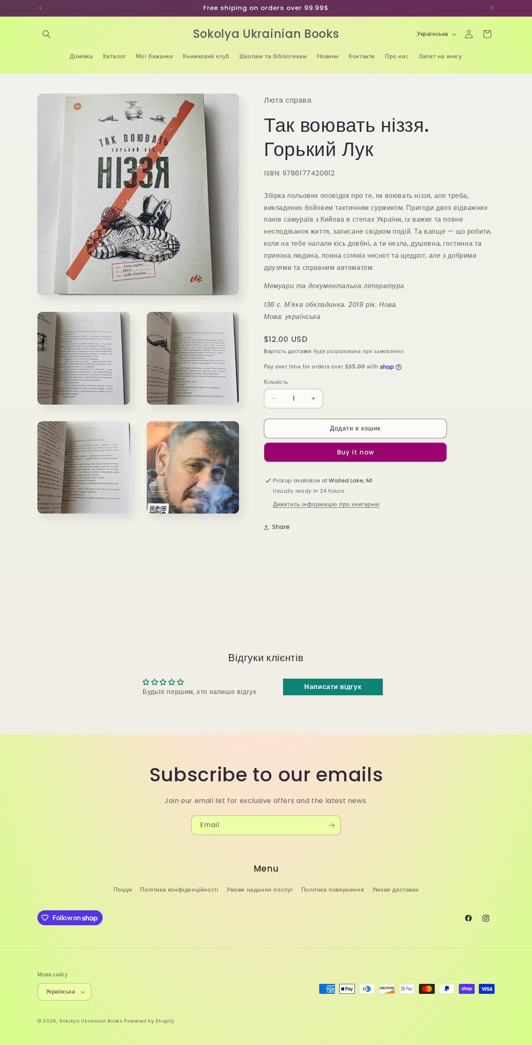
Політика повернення (332, 889)
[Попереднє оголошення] (40, 8)
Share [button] (281, 527)
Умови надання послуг (260, 889)
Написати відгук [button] (332, 687)
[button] (46, 34)
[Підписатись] (331, 825)
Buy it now (355, 452)
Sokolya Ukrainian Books (91, 1021)
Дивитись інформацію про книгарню (326, 504)
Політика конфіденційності (179, 889)
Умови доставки (395, 889)
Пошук (122, 889)
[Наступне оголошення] (492, 8)
